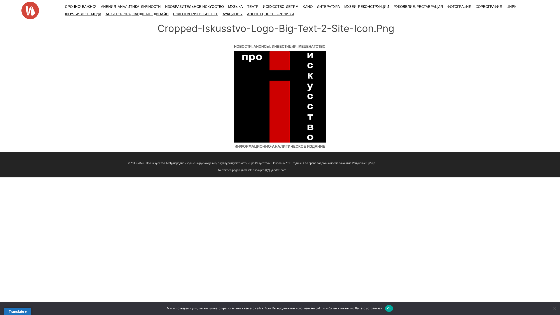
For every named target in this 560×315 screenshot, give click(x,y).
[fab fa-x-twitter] (552, 168)
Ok (389, 308)
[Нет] (554, 308)
